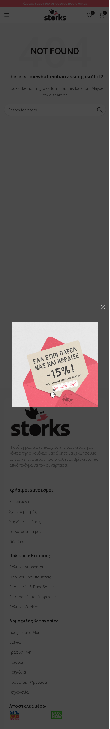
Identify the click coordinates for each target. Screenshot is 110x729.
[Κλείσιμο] (103, 307)
